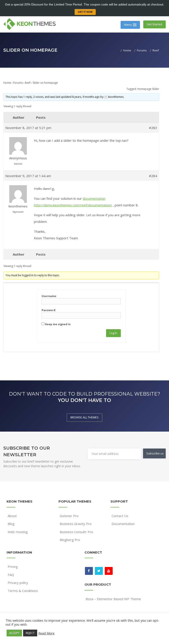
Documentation (123, 523)
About (12, 516)
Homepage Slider (148, 89)
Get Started (154, 24)
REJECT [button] (30, 633)
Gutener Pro (69, 516)
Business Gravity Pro (76, 523)
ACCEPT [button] (14, 633)
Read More (46, 633)
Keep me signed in (58, 324)
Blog (11, 523)
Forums (18, 83)
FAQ (11, 574)
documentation (94, 198)
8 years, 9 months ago (86, 97)
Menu (128, 25)
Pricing (13, 566)
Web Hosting (18, 532)
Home (7, 83)
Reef (27, 83)
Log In (113, 333)
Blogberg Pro (70, 540)
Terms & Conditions (23, 591)
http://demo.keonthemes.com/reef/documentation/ (73, 205)
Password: (49, 310)
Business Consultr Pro (76, 532)
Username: (49, 296)
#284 (153, 176)
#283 (153, 127)
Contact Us (120, 516)
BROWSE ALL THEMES (84, 417)
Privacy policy (18, 582)
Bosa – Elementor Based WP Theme (113, 599)
